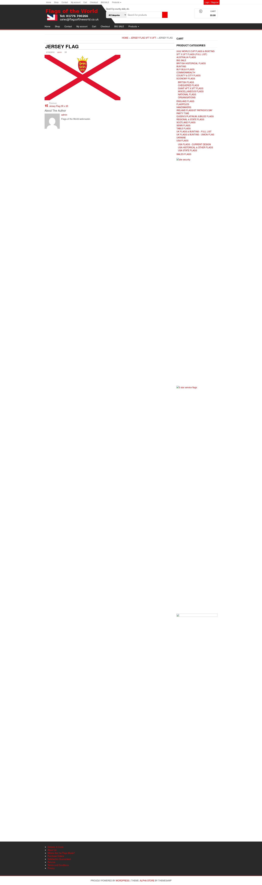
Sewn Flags (183, 125)
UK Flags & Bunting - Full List (194, 131)
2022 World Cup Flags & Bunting (195, 51)
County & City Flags (188, 75)
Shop (56, 2)
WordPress (122, 880)
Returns (51, 861)
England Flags (185, 101)
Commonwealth (185, 72)
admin (59, 52)
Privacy (51, 868)
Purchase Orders (56, 855)
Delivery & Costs (55, 846)
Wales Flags (183, 154)
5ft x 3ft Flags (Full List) (191, 54)
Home (48, 2)
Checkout (94, 2)
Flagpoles (182, 104)
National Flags (187, 94)
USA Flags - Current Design (194, 144)
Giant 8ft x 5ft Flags (190, 88)
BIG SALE (105, 2)
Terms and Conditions (58, 865)
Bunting (181, 66)
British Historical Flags (191, 63)
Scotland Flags (185, 122)
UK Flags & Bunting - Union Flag (195, 134)
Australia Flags (186, 57)
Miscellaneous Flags (190, 91)
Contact (65, 2)
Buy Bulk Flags (185, 69)
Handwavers (183, 107)
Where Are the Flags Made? (61, 852)
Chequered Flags (188, 85)
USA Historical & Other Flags (195, 147)
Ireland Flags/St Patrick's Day (194, 110)
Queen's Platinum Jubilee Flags (195, 116)
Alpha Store (147, 880)
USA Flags (182, 140)
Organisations (186, 97)
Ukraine (181, 137)
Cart (85, 2)
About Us (52, 849)
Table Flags (183, 128)
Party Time (182, 113)
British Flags (186, 82)
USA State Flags (187, 150)
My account (75, 2)
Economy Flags (185, 78)
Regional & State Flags (190, 119)
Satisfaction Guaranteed (59, 858)
